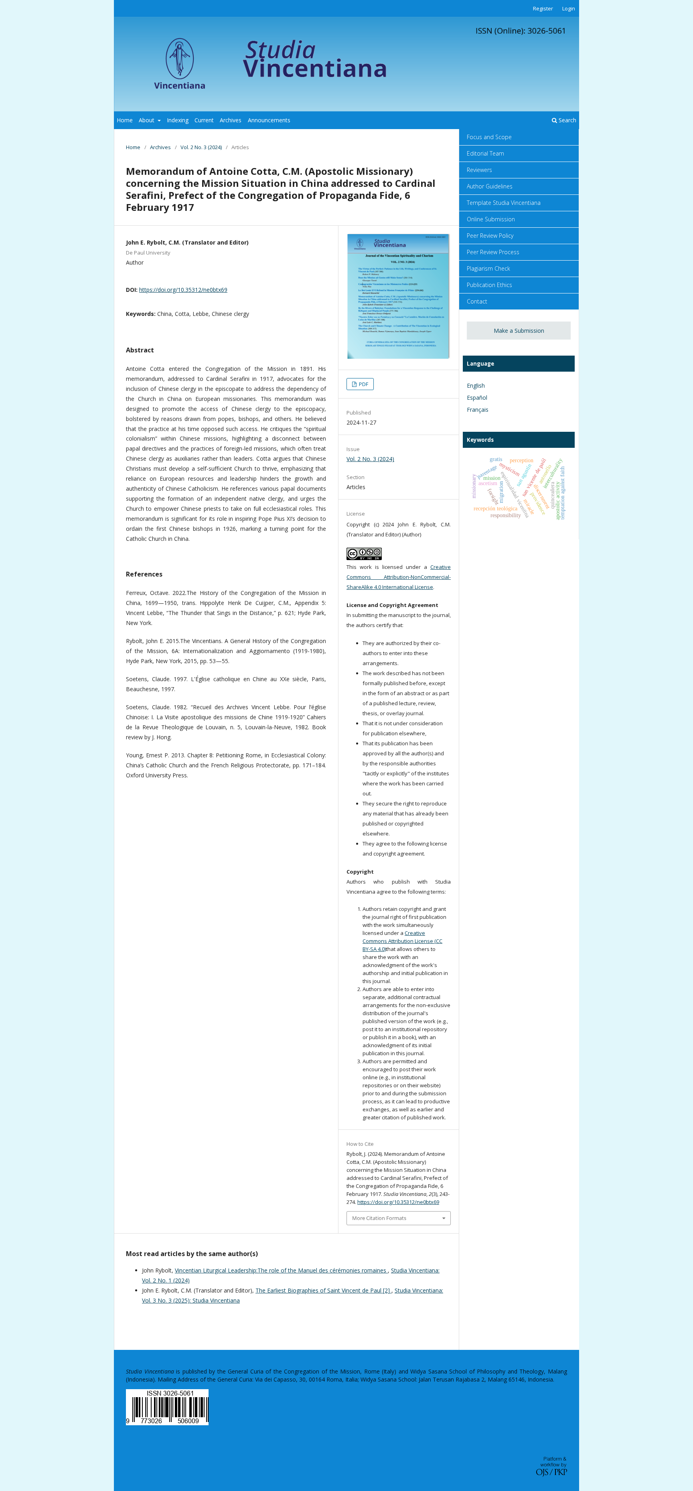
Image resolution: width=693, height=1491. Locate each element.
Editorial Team (485, 153)
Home (125, 120)
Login (568, 8)
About (147, 120)
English (476, 385)
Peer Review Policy (490, 235)
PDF (363, 384)
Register (543, 8)
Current (204, 120)
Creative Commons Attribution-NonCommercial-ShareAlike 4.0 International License (398, 577)
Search (566, 120)
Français (477, 409)
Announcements (269, 120)
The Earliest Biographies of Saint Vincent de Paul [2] (323, 1290)
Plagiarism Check (488, 268)
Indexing (177, 120)
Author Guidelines (490, 186)
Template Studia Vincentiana (504, 202)
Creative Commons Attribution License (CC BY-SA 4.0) (402, 941)
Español (477, 397)
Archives (230, 120)
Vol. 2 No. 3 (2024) (201, 147)
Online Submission (491, 219)
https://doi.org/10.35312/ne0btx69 (183, 289)
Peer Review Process (493, 252)
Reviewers (479, 170)
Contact (477, 301)
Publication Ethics (489, 285)
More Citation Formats (379, 1218)
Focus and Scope (489, 137)
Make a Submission (519, 330)
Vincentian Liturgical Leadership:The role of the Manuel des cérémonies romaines (281, 1270)
